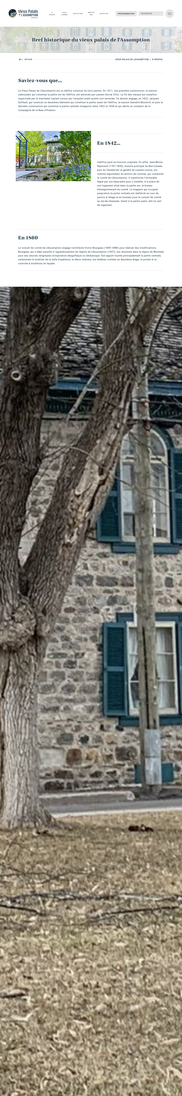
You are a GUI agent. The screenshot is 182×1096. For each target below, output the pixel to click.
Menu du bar (91, 14)
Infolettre (104, 14)
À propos (52, 14)
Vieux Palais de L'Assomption (132, 60)
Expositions (78, 14)
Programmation (126, 14)
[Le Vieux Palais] (24, 13)
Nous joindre (64, 14)
